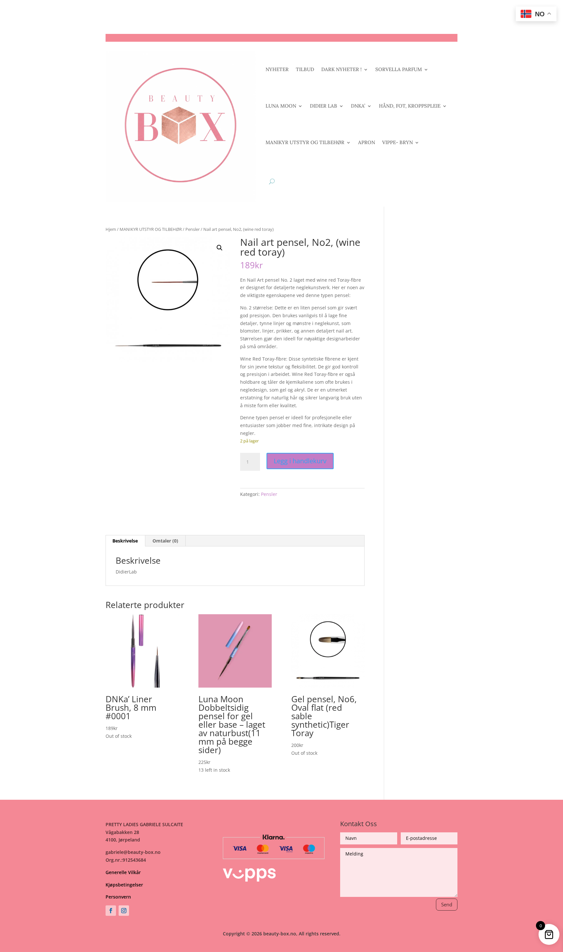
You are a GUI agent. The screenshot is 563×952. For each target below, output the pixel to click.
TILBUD (305, 69)
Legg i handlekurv (300, 460)
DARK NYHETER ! (341, 69)
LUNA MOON (281, 106)
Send (446, 904)
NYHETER (277, 69)
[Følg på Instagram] (124, 910)
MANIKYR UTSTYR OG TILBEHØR (305, 142)
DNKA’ (358, 106)
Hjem (111, 229)
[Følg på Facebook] (111, 910)
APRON (366, 142)
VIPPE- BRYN (397, 142)
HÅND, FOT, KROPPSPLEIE (409, 106)
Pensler (192, 229)
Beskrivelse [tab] (125, 541)
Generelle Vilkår (123, 872)
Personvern (118, 897)
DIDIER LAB (323, 106)
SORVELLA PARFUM (398, 69)
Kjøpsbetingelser (124, 885)
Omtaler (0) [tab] (165, 541)
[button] (219, 248)
